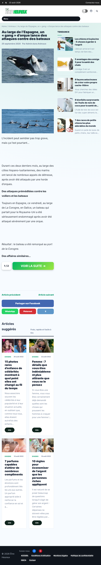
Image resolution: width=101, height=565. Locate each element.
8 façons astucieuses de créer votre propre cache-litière (86, 82)
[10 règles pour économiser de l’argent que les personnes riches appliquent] (41, 445)
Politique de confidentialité (82, 556)
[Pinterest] (6, 3)
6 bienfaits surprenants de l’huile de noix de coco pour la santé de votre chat (87, 103)
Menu (6, 19)
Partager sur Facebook (27, 303)
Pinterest (27, 311)
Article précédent (11, 294)
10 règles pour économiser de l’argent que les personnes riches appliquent (40, 473)
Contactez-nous (92, 3)
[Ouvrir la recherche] (96, 11)
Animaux (12, 26)
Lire (9, 430)
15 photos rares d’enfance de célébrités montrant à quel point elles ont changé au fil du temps (13, 375)
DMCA (23, 560)
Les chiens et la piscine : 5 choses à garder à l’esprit (87, 42)
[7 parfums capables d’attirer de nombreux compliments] (14, 445)
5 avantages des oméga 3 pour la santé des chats (87, 62)
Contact (32, 560)
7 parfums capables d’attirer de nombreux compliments (14, 468)
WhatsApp (10, 311)
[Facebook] (3, 3)
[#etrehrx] (91, 11)
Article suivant (46, 294)
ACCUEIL (24, 556)
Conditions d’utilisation (41, 556)
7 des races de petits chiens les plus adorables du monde (85, 123)
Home (4, 26)
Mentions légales (61, 556)
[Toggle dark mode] (85, 11)
